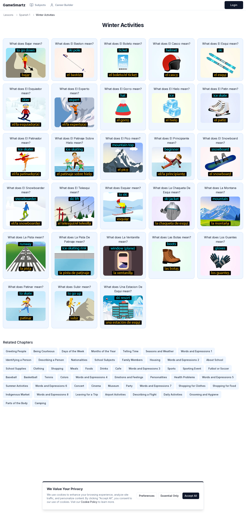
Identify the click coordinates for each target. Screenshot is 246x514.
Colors (64, 377)
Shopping (57, 368)
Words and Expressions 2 (183, 359)
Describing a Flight (144, 394)
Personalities (158, 377)
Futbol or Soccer (218, 368)
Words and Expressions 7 (155, 385)
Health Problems (184, 377)
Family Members (132, 359)
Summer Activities (17, 385)
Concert (79, 385)
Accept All (191, 495)
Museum (113, 385)
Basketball (30, 377)
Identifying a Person (18, 359)
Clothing (38, 368)
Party (129, 385)
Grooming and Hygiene (203, 394)
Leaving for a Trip (87, 394)
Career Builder (64, 4)
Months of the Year (103, 351)
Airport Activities (115, 394)
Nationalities (79, 359)
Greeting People (16, 351)
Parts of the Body (17, 403)
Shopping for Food (224, 385)
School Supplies (16, 368)
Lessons (8, 14)
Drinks (104, 368)
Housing (155, 359)
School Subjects (105, 359)
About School (214, 359)
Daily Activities (173, 394)
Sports (171, 368)
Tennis (48, 377)
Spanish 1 (24, 14)
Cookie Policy (89, 501)
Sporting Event (192, 368)
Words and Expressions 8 (52, 394)
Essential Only (170, 495)
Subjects (40, 4)
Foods (89, 368)
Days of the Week (73, 351)
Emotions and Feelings (129, 377)
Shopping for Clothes (192, 385)
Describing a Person (51, 359)
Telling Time (130, 351)
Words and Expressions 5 (218, 377)
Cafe (118, 368)
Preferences (147, 495)
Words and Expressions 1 (196, 351)
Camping (40, 403)
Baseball (11, 377)
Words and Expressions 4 (92, 377)
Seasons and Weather (160, 351)
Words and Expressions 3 (144, 368)
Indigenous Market (18, 394)
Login (233, 4)
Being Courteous (44, 351)
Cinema (96, 385)
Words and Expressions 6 (51, 385)
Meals (74, 368)
